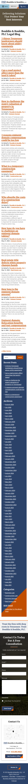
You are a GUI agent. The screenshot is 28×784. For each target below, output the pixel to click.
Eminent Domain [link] (16, 51)
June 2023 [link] (8, 513)
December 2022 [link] (10, 531)
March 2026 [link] (9, 419)
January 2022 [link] (9, 562)
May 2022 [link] (8, 551)
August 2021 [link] (9, 576)
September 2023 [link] (10, 505)
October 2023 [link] (9, 502)
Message (4, 678)
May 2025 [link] (8, 447)
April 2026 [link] (8, 416)
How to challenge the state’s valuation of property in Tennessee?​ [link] (12, 105)
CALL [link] (24, 6)
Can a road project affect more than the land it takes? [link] (12, 73)
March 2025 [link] (9, 453)
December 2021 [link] (10, 565)
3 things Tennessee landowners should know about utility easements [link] (11, 42)
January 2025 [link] (9, 459)
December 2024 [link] (10, 462)
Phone (4, 670)
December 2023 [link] (10, 496)
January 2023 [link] (9, 528)
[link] (14, 2)
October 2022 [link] (9, 536)
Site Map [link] (12, 776)
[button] (5, 6)
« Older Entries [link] (6, 351)
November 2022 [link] (10, 533)
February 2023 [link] (10, 525)
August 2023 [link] (9, 508)
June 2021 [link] (8, 582)
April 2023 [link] (8, 519)
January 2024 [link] (9, 493)
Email (4, 662)
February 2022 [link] (10, 559)
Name (3, 654)
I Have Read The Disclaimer (12, 701)
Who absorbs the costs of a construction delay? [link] (13, 200)
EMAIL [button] (14, 6)
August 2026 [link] (9, 404)
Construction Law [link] (16, 176)
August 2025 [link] (9, 439)
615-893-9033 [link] (16, 751)
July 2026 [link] (8, 407)
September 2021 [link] (10, 574)
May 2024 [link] (8, 482)
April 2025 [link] (8, 450)
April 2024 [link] (8, 485)
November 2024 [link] (10, 465)
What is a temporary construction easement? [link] (12, 169)
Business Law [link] (10, 593)
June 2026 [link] (8, 410)
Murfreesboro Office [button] (14, 756)
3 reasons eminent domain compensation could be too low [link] (13, 137)
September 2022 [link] (10, 539)
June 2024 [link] (8, 479)
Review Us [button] (14, 767)
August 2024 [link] (9, 473)
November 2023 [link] (10, 499)
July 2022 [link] (8, 545)
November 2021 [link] (10, 568)
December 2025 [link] (10, 427)
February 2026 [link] (10, 422)
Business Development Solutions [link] (13, 778)
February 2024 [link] (10, 490)
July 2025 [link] (8, 442)
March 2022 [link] (9, 556)
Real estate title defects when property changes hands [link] (13, 263)
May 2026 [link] (8, 413)
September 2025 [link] (10, 436)
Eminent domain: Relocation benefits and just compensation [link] (13, 323)
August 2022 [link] (9, 542)
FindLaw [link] (14, 781)
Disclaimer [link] (5, 776)
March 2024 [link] (9, 488)
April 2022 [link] (8, 553)
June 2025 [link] (8, 445)
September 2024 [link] (10, 470)
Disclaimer (5, 697)
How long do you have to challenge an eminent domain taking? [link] (13, 232)
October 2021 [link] (9, 571)
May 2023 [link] (8, 516)
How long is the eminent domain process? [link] (10, 292)
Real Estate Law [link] (16, 270)
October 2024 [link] (9, 467)
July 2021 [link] (8, 579)
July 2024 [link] (8, 476)
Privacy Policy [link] (21, 776)
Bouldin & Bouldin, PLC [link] (17, 49)
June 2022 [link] (8, 548)
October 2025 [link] (9, 433)
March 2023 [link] (9, 522)
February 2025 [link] (10, 456)
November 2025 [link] (10, 430)
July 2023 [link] (8, 510)
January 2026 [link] (9, 424)
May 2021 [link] (8, 585)
